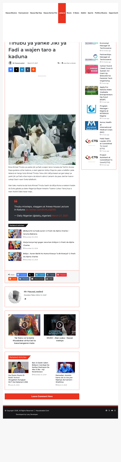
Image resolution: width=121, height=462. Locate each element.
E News (76, 13)
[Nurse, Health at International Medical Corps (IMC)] (91, 125)
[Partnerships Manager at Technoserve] (91, 57)
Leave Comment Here (42, 396)
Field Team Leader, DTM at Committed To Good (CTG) (106, 144)
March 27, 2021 (60, 215)
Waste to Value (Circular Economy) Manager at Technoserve (106, 43)
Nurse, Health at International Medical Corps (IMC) (106, 127)
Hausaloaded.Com (42, 410)
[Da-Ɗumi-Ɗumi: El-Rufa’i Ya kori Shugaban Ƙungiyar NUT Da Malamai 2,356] (18, 367)
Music (69, 13)
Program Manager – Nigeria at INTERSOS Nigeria (104, 111)
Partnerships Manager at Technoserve (105, 57)
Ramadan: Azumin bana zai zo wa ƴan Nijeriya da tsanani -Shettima (64, 378)
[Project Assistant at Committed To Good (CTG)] (91, 158)
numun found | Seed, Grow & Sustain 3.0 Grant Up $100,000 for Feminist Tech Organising (106, 73)
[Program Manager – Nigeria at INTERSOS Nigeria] (91, 109)
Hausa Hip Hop (36, 13)
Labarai (62, 13)
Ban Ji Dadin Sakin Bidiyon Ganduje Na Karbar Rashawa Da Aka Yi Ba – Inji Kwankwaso (40, 367)
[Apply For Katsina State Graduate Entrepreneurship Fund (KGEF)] (91, 90)
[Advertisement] (42, 94)
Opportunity (114, 13)
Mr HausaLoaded (18, 63)
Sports (90, 13)
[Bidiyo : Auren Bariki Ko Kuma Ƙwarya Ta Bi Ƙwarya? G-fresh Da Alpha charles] (14, 256)
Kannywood (23, 13)
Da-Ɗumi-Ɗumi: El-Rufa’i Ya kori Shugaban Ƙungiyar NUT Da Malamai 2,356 (18, 378)
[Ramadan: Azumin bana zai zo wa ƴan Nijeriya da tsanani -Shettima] (66, 367)
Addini (83, 13)
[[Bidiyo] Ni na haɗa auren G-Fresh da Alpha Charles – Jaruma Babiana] (14, 233)
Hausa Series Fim (50, 13)
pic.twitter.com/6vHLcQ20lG (40, 209)
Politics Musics (101, 13)
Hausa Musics (11, 13)
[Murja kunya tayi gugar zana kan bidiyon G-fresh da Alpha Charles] (14, 245)
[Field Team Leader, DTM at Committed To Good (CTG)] (91, 141)
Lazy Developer (32, 414)
